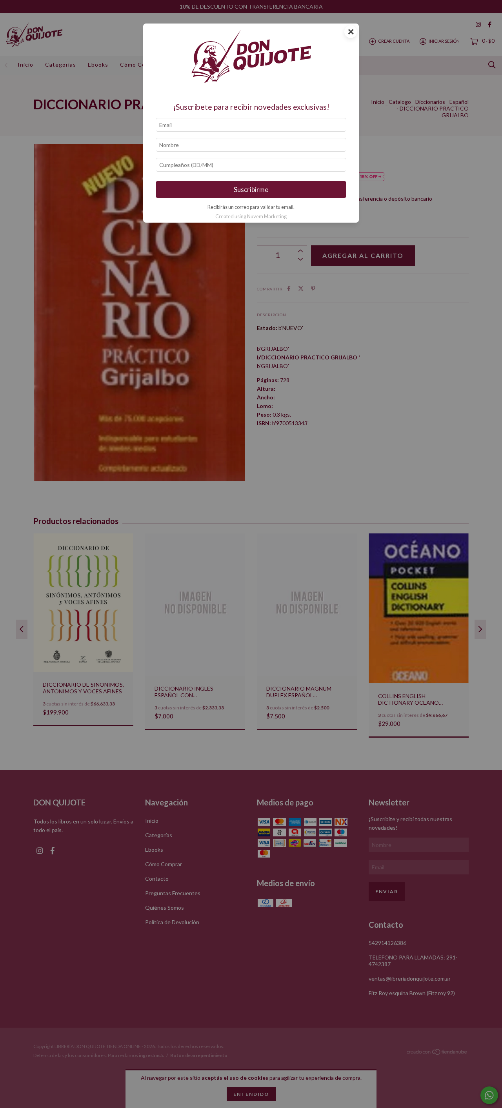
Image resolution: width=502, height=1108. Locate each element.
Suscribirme (251, 189)
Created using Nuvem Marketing (251, 216)
